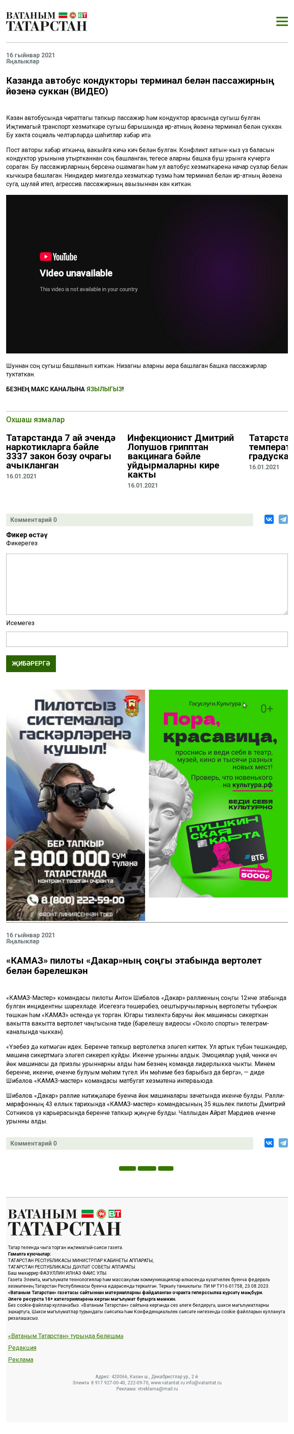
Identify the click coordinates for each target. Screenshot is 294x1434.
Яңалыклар (22, 61)
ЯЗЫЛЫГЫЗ (104, 389)
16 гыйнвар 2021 (30, 55)
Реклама (20, 1360)
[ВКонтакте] (269, 519)
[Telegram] (283, 519)
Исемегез (20, 623)
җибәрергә (31, 663)
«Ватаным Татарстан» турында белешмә (65, 1336)
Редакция (22, 1348)
